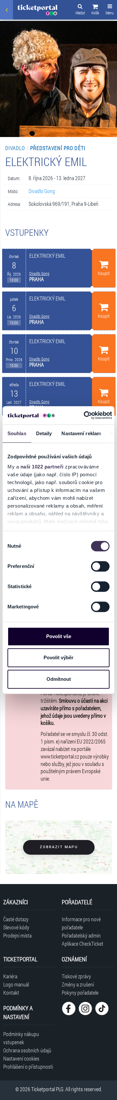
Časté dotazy (16, 919)
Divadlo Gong (42, 191)
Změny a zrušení (78, 984)
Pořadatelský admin (81, 935)
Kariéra (10, 976)
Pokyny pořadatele (80, 992)
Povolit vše (58, 636)
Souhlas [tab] (16, 433)
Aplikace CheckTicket (82, 943)
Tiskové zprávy (76, 976)
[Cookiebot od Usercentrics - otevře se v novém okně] (85, 415)
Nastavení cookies (21, 1058)
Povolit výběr (58, 657)
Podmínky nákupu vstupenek (21, 1038)
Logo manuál (16, 984)
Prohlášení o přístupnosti (28, 1066)
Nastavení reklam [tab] (81, 433)
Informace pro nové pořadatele (81, 923)
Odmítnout (58, 679)
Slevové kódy (16, 927)
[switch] (100, 566)
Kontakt (11, 992)
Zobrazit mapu (59, 847)
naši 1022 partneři (42, 466)
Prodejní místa (17, 935)
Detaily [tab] (44, 433)
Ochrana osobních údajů (27, 1050)
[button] (95, 10)
